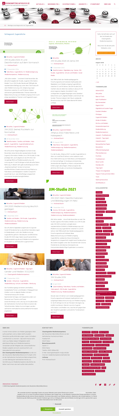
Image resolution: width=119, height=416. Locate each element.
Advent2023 (100, 90)
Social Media (100, 301)
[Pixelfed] (114, 384)
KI (24, 72)
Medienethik (100, 257)
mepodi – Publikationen (103, 135)
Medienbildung (10, 283)
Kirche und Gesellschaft (103, 240)
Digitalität (99, 215)
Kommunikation (101, 244)
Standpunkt (100, 165)
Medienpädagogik (101, 266)
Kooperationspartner (102, 126)
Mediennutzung (23, 74)
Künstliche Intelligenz (102, 247)
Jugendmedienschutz (26, 144)
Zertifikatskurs (100, 183)
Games (76, 70)
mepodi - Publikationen (90, 351)
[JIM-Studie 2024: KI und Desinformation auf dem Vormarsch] (22, 47)
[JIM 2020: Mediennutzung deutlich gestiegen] (22, 194)
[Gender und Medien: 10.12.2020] (22, 259)
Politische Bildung (101, 282)
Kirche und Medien (102, 123)
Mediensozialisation (57, 150)
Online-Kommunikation (103, 276)
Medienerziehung (10, 221)
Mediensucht (100, 269)
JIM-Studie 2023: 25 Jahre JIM (65, 61)
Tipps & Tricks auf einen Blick (105, 174)
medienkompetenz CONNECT (106, 53)
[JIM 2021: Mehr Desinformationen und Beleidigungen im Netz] (68, 185)
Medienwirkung (101, 273)
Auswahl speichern (65, 409)
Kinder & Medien (101, 120)
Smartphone (110, 297)
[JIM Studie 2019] (68, 265)
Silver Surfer (100, 162)
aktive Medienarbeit (102, 195)
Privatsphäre (100, 286)
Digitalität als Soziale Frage (104, 108)
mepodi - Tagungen (105, 351)
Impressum (14, 384)
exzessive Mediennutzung (104, 218)
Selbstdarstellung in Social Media (104, 293)
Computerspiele (101, 205)
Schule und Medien (71, 73)
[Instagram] (105, 384)
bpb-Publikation (101, 99)
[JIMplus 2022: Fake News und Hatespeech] (68, 120)
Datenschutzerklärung (79, 392)
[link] (115, 4)
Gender (9, 281)
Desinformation (58, 70)
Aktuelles (9, 57)
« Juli (97, 82)
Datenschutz (100, 211)
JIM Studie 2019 (58, 277)
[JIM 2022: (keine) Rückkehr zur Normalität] (22, 116)
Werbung (32, 283)
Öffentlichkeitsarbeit (102, 150)
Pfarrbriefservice (101, 153)
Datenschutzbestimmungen (69, 399)
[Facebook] (96, 384)
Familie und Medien (23, 141)
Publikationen (100, 159)
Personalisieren (57, 413)
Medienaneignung (32, 72)
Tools (97, 177)
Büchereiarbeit (100, 102)
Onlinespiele (100, 279)
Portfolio (98, 156)
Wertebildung (106, 304)
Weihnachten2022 (102, 180)
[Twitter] (100, 384)
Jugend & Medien (19, 57)
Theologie (109, 301)
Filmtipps (99, 114)
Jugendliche (18, 72)
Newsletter (99, 147)
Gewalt (98, 227)
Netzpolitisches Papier (103, 144)
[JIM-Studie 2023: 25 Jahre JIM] (68, 48)
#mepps (99, 192)
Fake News (10, 72)
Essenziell (58, 404)
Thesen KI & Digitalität (103, 171)
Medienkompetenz (11, 74)
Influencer (15, 281)
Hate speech (65, 145)
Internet (98, 231)
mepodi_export (101, 141)
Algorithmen (100, 198)
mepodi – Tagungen (102, 138)
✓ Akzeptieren (47, 409)
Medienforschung (10, 146)
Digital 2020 (100, 105)
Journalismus (108, 231)
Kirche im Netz (100, 237)
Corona (55, 210)
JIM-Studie (61, 210)
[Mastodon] (110, 384)
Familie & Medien (101, 111)
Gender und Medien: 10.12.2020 (19, 271)
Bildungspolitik (100, 202)
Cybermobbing (58, 286)
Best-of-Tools (100, 96)
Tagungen (29, 269)
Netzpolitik (111, 273)
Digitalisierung (68, 70)
